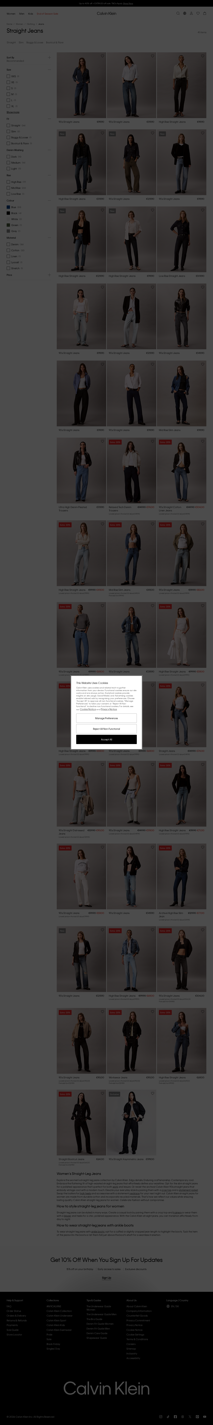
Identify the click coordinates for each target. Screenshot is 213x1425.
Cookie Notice (88, 709)
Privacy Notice (109, 709)
